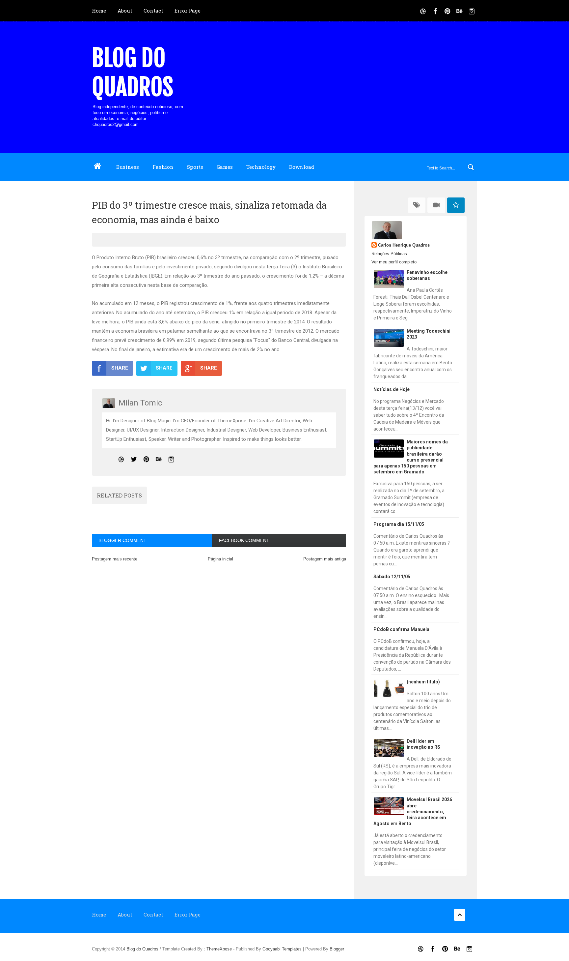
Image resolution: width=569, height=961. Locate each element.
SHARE (119, 368)
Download (301, 167)
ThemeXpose (219, 948)
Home (99, 10)
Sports (195, 167)
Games (225, 167)
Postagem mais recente (114, 558)
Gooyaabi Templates (282, 948)
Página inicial (220, 558)
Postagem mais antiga (324, 558)
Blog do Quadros (132, 73)
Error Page (188, 10)
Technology (261, 167)
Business (127, 167)
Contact (153, 10)
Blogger (337, 948)
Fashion (163, 167)
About (125, 10)
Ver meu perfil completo (394, 261)
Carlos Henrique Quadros (404, 245)
